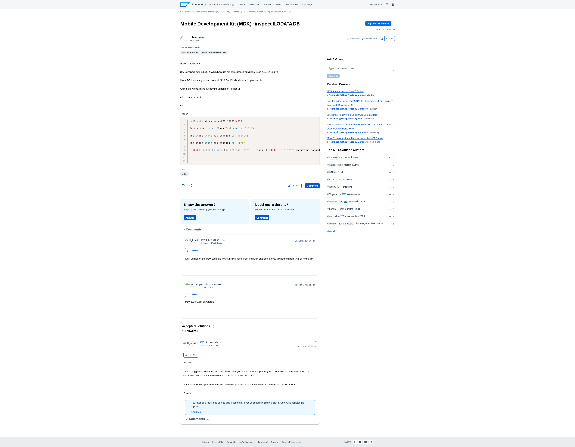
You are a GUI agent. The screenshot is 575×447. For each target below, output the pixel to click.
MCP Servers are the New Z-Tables (345, 91)
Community (199, 4)
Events (279, 4)
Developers (255, 4)
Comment (312, 185)
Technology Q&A (239, 12)
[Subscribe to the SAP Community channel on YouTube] (365, 442)
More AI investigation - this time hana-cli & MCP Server (355, 138)
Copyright (231, 442)
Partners (268, 4)
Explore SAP (376, 4)
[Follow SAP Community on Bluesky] (360, 442)
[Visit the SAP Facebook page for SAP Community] (355, 442)
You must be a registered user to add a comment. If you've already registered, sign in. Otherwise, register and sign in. (247, 404)
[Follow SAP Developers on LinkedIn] (371, 442)
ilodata (184, 174)
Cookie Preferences (291, 442)
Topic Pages (308, 4)
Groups (241, 4)
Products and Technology (221, 4)
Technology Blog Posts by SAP (345, 118)
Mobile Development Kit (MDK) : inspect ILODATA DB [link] (270, 12)
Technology (225, 12)
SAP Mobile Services (189, 52)
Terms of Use (218, 442)
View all (331, 231)
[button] (382, 38)
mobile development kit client (214, 52)
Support (275, 442)
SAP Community (186, 12)
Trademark (263, 442)
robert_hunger (198, 37)
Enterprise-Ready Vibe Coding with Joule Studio (352, 115)
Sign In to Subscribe (378, 23)
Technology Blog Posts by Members (348, 95)
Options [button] (393, 24)
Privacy (205, 442)
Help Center (292, 4)
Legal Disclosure (247, 442)
